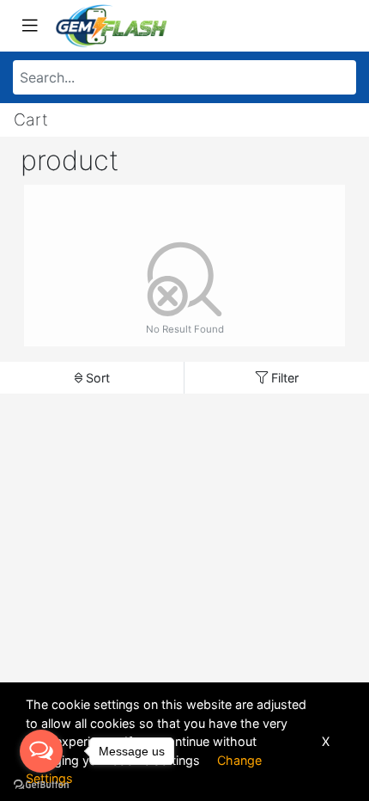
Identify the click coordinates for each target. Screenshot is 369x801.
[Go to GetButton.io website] (41, 784)
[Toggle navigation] (30, 26)
